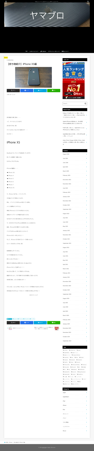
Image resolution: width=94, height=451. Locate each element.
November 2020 (67, 285)
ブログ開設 (66, 422)
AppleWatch (66, 352)
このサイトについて (33, 51)
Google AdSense (76, 355)
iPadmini (66, 359)
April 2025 (65, 166)
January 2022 (66, 230)
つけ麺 (65, 376)
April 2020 (65, 311)
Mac (69, 369)
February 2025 (66, 175)
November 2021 (67, 234)
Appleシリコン (67, 355)
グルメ (64, 418)
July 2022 (65, 217)
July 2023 (65, 188)
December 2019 (67, 328)
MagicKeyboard (82, 371)
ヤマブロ (44, 447)
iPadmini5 (73, 359)
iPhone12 (84, 364)
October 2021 (66, 239)
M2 (65, 369)
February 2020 (66, 319)
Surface (73, 374)
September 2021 (67, 243)
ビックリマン (67, 379)
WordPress (80, 374)
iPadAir (82, 357)
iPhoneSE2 (66, 367)
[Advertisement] (47, 38)
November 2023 (67, 183)
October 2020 (66, 290)
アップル (32, 318)
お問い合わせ (43, 51)
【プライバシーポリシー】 (54, 51)
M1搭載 (84, 367)
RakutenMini (66, 374)
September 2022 (67, 209)
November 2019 (67, 332)
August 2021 (66, 247)
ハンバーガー (78, 376)
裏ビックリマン (75, 384)
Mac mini (74, 371)
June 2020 (65, 307)
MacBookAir (81, 369)
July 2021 (65, 251)
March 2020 (66, 315)
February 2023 (66, 192)
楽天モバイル (67, 384)
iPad (77, 357)
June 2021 (65, 256)
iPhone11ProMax (76, 364)
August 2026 (66, 154)
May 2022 (65, 226)
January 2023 (66, 196)
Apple (15, 318)
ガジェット (66, 413)
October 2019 (66, 336)
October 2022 (66, 205)
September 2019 (67, 340)
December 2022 (67, 200)
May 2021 (65, 260)
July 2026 (65, 158)
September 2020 (67, 294)
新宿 (79, 381)
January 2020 (66, 324)
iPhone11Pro (67, 364)
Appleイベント (75, 352)
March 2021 (66, 268)
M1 (79, 367)
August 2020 (66, 298)
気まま (64, 430)
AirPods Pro (72, 350)
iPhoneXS (26, 318)
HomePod (66, 357)
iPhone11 (78, 362)
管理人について (65, 51)
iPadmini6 (80, 359)
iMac (72, 357)
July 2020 (65, 302)
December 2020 (67, 281)
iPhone (5, 57)
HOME (6, 442)
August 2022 (66, 213)
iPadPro (66, 362)
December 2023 (67, 179)
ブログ (84, 379)
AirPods (65, 350)
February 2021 (66, 273)
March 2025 (66, 171)
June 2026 (65, 162)
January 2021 (66, 277)
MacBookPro (67, 371)
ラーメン (74, 381)
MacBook (75, 369)
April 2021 (65, 264)
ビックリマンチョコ (76, 379)
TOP (26, 51)
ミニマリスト (67, 381)
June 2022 (65, 222)
